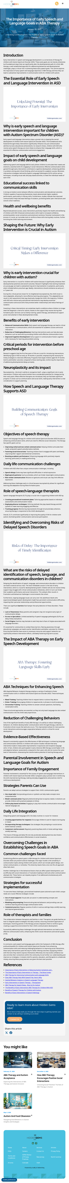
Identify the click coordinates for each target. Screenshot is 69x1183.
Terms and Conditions (11, 1157)
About (24, 1148)
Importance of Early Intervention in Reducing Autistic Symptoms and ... (29, 970)
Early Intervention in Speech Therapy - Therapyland (23, 983)
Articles (53, 1148)
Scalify (34, 1167)
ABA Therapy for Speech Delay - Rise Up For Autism (22, 985)
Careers (25, 1151)
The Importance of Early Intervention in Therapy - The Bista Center (28, 972)
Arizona (10, 1163)
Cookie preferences (9, 1180)
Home (10, 1148)
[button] (62, 3)
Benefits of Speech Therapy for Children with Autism (23, 990)
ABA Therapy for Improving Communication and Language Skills (27, 975)
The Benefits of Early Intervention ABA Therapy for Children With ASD (29, 988)
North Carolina (56, 1157)
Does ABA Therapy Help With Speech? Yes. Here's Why (23, 978)
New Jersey (40, 1157)
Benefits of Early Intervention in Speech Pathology (22, 993)
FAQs (9, 1151)
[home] (11, 3)
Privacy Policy (55, 1151)
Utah (38, 1163)
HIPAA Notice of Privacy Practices (26, 1157)
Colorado (25, 1163)
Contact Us (14, 1019)
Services (39, 1148)
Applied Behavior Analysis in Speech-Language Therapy (24, 980)
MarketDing (40, 1167)
